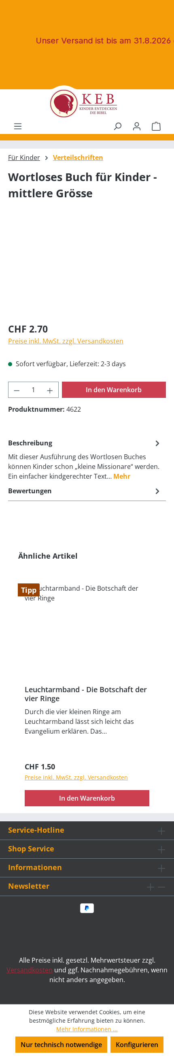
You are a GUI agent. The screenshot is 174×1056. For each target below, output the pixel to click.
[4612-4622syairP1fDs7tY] (87, 269)
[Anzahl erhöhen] (50, 390)
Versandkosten (29, 969)
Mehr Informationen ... (87, 1029)
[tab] (85, 459)
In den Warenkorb (114, 389)
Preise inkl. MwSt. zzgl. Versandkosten (65, 341)
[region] (87, 269)
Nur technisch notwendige (61, 1044)
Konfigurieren (137, 1044)
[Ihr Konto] (136, 126)
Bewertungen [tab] (30, 490)
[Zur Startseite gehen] (87, 103)
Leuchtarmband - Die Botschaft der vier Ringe (86, 694)
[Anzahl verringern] (16, 390)
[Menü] (18, 126)
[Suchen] (117, 126)
